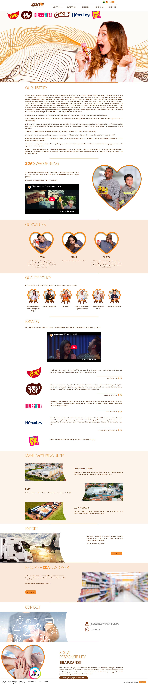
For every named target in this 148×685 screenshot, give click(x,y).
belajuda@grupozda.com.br (73, 678)
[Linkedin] (113, 2)
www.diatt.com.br (111, 412)
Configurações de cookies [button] (131, 682)
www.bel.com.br (112, 378)
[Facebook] (119, 378)
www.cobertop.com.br (110, 395)
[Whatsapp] (110, 2)
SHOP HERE (112, 7)
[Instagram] (121, 378)
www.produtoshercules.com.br (107, 430)
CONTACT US (99, 7)
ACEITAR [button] (142, 682)
